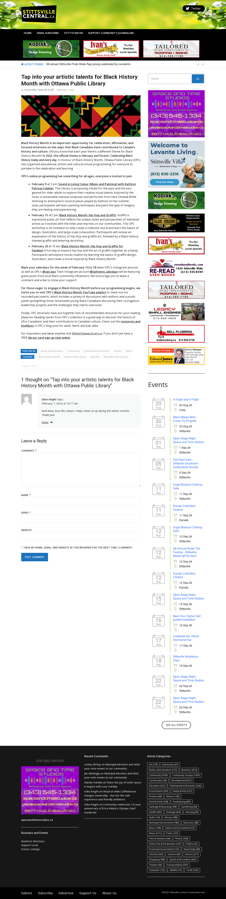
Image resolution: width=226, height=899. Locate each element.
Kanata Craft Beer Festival (184, 508)
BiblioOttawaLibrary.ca (87, 333)
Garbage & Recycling (163, 806)
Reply (45, 422)
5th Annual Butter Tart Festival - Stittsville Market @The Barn (186, 552)
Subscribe (45, 893)
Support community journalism (111, 33)
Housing (191, 812)
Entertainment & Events (96, 351)
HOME (28, 33)
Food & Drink (158, 801)
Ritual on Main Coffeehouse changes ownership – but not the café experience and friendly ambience (110, 795)
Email (26, 512)
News (129, 351)
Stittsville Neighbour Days (185, 658)
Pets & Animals (159, 838)
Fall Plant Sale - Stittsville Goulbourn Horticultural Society (185, 463)
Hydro (154, 817)
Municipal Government (164, 822)
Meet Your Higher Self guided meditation (187, 618)
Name (26, 495)
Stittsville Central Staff (39, 89)
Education (157, 785)
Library (117, 351)
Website (26, 530)
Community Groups (186, 775)
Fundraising (182, 801)
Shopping (157, 859)
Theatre (155, 864)
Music (155, 827)
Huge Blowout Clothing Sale (187, 486)
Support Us (87, 893)
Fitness (172, 796)
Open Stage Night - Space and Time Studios (188, 440)
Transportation (177, 864)
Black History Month (49, 356)
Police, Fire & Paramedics (165, 843)
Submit (26, 893)
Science (174, 854)
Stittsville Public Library (115, 356)
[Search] (198, 78)
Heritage (173, 812)
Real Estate (192, 849)
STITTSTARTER (73, 33)
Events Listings (30, 849)
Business (189, 769)
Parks (172, 833)
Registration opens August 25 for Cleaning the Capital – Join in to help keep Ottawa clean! (101, 64)
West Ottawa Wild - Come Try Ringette (185, 419)
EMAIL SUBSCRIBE (48, 33)
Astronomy (170, 764)
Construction (158, 780)
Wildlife (176, 870)
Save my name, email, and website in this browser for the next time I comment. (78, 547)
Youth (192, 870)
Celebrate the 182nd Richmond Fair (186, 638)
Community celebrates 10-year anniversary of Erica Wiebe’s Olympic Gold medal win (112, 808)
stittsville (95, 356)
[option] (125, 64)
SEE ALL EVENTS (176, 725)
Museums (190, 822)
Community (74, 351)
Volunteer (157, 870)
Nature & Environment (179, 827)
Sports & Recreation (182, 859)
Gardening (189, 806)
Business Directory (32, 841)
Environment (158, 791)
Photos (181, 838)
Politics (191, 843)
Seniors (191, 854)
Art (153, 764)
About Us (109, 893)
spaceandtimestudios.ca (37, 820)
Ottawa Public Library (75, 356)
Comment (29, 450)
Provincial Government (164, 849)
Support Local (29, 845)
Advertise (66, 893)
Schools (156, 854)
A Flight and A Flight (186, 399)
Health (155, 812)
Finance (155, 796)
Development (181, 780)
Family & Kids (182, 791)
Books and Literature (52, 351)
